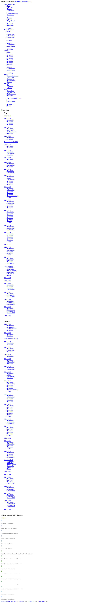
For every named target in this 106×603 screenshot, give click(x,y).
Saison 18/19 (7, 366)
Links (8, 106)
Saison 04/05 (7, 299)
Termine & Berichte (12, 13)
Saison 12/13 (7, 232)
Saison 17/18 (7, 372)
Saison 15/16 (7, 200)
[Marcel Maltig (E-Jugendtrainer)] (1, 521)
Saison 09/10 (7, 257)
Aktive (9, 178)
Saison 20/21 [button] (7, 158)
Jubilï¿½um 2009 (8, 266)
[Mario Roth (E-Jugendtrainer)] (1, 541)
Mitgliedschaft (11, 21)
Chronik (9, 18)
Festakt (9, 275)
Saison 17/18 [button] (7, 175)
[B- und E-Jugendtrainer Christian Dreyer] (1, 526)
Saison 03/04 (7, 307)
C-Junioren (10, 58)
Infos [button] (5, 89)
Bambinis (9, 64)
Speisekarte (10, 86)
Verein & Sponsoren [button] (9, 4)
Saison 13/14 (7, 225)
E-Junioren (10, 61)
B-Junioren (10, 56)
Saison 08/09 (7, 278)
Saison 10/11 (7, 247)
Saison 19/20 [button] (7, 162)
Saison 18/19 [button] (7, 169)
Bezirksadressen (11, 94)
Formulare (10, 95)
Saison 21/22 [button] (7, 150)
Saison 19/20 (7, 359)
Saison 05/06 (7, 292)
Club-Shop (10, 49)
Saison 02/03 (7, 315)
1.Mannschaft (10, 34)
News (8, 6)
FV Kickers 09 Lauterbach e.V (23, 1)
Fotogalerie (10, 24)
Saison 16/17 (7, 187)
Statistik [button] (6, 74)
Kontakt (9, 9)
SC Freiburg (10, 269)
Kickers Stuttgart (11, 270)
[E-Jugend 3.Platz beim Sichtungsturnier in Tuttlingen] (1, 556)
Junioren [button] (6, 50)
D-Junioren (10, 59)
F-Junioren (10, 62)
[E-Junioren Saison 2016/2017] (1, 546)
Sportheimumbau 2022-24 (11, 142)
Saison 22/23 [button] (7, 144)
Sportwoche (10, 272)
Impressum (31, 601)
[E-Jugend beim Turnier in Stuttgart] (1, 591)
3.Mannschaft (10, 37)
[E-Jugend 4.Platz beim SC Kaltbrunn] (1, 566)
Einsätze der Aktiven (12, 76)
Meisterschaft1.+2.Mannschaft (11, 131)
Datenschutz (41, 601)
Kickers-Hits (10, 25)
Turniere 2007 (11, 289)
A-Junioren (10, 55)
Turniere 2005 (11, 304)
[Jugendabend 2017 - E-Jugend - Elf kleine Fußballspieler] (1, 586)
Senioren (9, 40)
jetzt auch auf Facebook (17, 601)
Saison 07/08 (7, 280)
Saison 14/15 (7, 210)
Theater (9, 197)
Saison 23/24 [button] (7, 136)
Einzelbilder (10, 120)
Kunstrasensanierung (12, 196)
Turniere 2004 (11, 313)
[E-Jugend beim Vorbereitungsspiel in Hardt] (1, 531)
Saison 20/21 (7, 354)
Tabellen (9, 82)
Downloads (10, 104)
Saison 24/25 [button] (7, 127)
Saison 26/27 (7, 115)
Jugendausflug (11, 311)
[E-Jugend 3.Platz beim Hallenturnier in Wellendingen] (1, 571)
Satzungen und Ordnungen (14, 98)
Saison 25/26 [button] (7, 118)
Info (8, 85)
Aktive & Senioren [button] (9, 29)
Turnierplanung (11, 101)
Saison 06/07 (7, 283)
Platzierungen (10, 79)
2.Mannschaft (10, 35)
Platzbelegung (11, 46)
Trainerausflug (11, 302)
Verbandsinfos (11, 92)
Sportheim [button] (6, 83)
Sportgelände (10, 10)
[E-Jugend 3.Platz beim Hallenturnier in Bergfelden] (1, 576)
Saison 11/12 (7, 244)
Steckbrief (10, 7)
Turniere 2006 (11, 296)
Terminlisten (10, 91)
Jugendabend (10, 229)
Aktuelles (9, 88)
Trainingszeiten (11, 44)
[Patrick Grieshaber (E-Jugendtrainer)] (1, 536)
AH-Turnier (10, 273)
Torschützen (10, 15)
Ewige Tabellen (11, 80)
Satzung (9, 19)
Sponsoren (10, 28)
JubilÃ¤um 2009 (8, 460)
